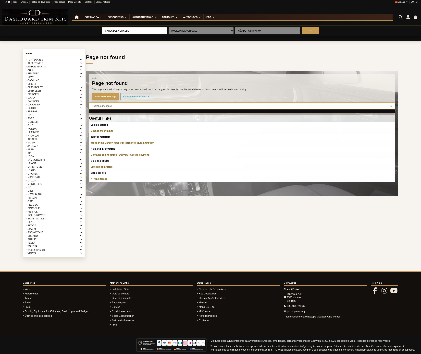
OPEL (30, 201)
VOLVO (31, 253)
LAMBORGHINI (36, 159)
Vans (27, 289)
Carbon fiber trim (114, 142)
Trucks (28, 298)
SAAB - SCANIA (36, 218)
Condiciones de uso (122, 311)
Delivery (123, 154)
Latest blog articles (101, 166)
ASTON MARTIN (36, 66)
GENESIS (32, 121)
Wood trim (97, 142)
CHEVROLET (35, 87)
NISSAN (32, 197)
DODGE (32, 108)
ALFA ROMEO (35, 63)
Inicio (15, 2)
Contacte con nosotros (136, 96)
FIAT (30, 115)
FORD (31, 118)
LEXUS (31, 170)
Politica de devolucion (41, 2)
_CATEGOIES (35, 59)
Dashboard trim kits (102, 130)
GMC (30, 125)
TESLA (31, 242)
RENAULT (33, 211)
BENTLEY (33, 73)
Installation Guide (121, 289)
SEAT (30, 222)
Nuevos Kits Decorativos (212, 289)
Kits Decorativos (208, 293)
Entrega (24, 2)
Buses (28, 302)
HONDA (32, 128)
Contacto (89, 2)
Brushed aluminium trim (140, 142)
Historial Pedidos (208, 315)
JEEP (30, 149)
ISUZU (31, 142)
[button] (93, 17)
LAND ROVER (35, 166)
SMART (31, 229)
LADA (30, 156)
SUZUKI (32, 239)
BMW (30, 77)
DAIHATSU (33, 104)
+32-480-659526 (296, 306)
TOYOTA (32, 246)
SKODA (31, 225)
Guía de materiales (122, 298)
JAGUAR (32, 146)
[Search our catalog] (391, 105)
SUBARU (32, 235)
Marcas (203, 302)
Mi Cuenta (204, 311)
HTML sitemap (99, 178)
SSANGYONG (35, 232)
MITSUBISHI (34, 194)
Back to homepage (105, 96)
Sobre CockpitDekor (123, 315)
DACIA (31, 97)
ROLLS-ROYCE (36, 215)
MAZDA (31, 180)
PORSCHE (33, 208)
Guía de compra (120, 293)
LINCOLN (32, 173)
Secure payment (139, 154)
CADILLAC (33, 80)
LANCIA (31, 163)
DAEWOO (33, 101)
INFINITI (32, 139)
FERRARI (32, 111)
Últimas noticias (103, 2)
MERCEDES (34, 184)
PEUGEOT (33, 204)
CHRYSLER (34, 90)
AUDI (30, 70)
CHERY (31, 83)
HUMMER (33, 132)
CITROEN (33, 94)
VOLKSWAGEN (36, 249)
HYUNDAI (33, 135)
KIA (29, 153)
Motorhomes (31, 293)
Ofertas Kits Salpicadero (212, 298)
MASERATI (33, 177)
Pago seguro (60, 2)
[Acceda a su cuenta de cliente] (408, 17)
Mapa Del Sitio (75, 2)
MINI (30, 191)
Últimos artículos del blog (38, 315)
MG (29, 187)
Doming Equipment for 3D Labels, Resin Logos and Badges (57, 311)
